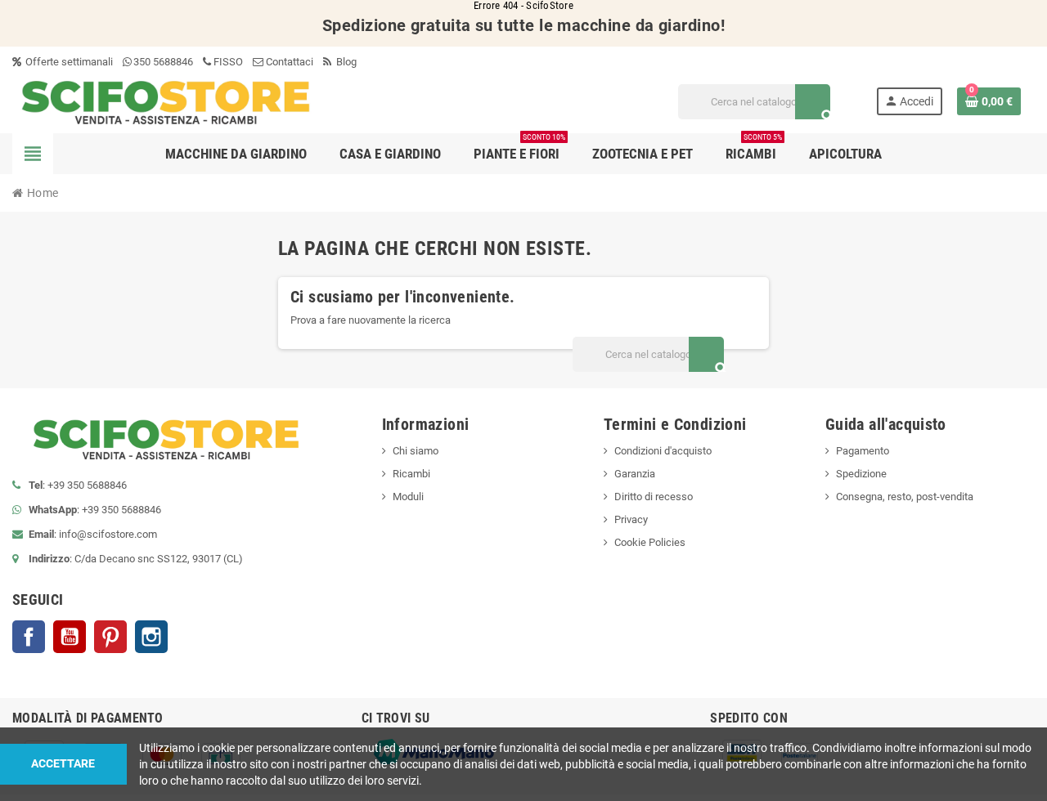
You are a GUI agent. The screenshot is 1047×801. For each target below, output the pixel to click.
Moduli (408, 496)
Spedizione (861, 474)
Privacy (631, 519)
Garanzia (634, 474)
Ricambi (411, 474)
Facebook (28, 636)
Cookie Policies (649, 542)
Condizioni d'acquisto (663, 451)
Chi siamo (415, 451)
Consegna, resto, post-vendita (904, 496)
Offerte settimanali (68, 62)
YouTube (69, 636)
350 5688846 (163, 62)
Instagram (151, 636)
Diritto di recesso (653, 496)
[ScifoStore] (165, 101)
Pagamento (862, 451)
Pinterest (110, 636)
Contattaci (288, 62)
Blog (345, 62)
